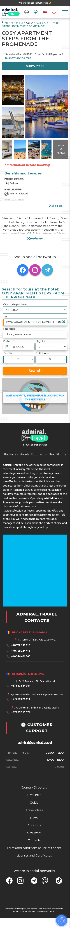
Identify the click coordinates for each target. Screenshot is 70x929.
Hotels (24, 454)
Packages (11, 454)
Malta (20, 22)
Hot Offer (34, 795)
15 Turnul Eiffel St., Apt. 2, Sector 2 (37, 639)
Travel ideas (34, 810)
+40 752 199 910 (18, 645)
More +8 (61, 149)
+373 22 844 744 (18, 685)
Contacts (34, 840)
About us (34, 825)
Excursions (39, 454)
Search (35, 371)
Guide (34, 802)
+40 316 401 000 (18, 656)
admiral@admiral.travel (35, 742)
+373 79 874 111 (18, 699)
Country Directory (34, 787)
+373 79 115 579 (18, 712)
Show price (35, 66)
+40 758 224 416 (18, 651)
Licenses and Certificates (34, 855)
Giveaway (34, 833)
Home (9, 22)
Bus (51, 454)
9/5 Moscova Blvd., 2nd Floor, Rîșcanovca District (37, 694)
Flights (61, 454)
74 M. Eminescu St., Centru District (36, 681)
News (34, 817)
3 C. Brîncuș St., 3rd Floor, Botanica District (36, 707)
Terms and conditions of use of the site (34, 848)
